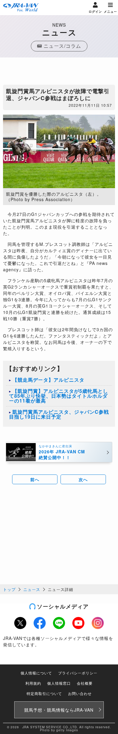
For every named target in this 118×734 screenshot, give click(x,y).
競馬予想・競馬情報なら (58, 710)
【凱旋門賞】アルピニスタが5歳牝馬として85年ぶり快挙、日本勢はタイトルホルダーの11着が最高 (58, 395)
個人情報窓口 (59, 683)
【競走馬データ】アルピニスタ (48, 379)
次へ (83, 479)
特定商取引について (44, 693)
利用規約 (33, 683)
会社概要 (85, 683)
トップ (9, 589)
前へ (34, 479)
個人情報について (36, 672)
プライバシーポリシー (77, 672)
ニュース (31, 589)
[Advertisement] (59, 72)
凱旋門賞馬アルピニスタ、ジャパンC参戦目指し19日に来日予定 (59, 414)
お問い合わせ (80, 693)
